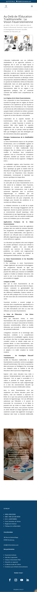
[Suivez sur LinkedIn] (27, 580)
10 (25, 476)
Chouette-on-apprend (11, 562)
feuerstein (20, 27)
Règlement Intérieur (11, 524)
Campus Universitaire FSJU (13, 560)
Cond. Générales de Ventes (13, 521)
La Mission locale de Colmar (13, 564)
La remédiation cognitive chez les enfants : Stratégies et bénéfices (18, 439)
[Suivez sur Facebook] (9, 580)
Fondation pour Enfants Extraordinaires (16, 567)
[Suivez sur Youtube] (21, 580)
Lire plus (18, 470)
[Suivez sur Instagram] (15, 580)
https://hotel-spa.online (10, 489)
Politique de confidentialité (12, 526)
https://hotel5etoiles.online (11, 484)
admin (8, 25)
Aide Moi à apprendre (11, 557)
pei (19, 31)
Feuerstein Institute (10, 555)
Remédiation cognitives (17, 445)
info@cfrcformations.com (11, 545)
